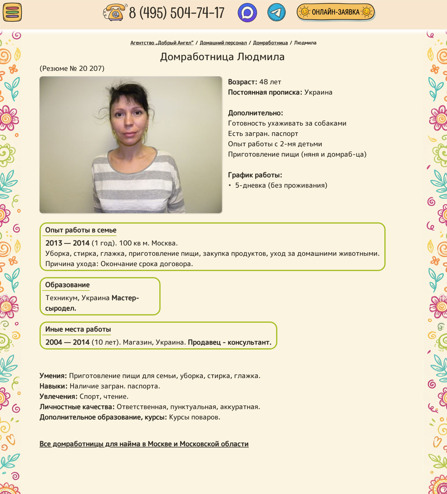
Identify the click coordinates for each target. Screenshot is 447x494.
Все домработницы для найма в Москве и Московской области (144, 443)
